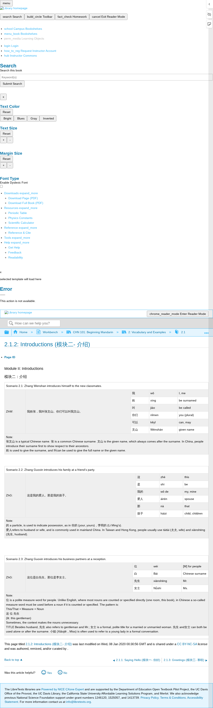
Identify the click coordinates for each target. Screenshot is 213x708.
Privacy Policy (150, 697)
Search (11, 323)
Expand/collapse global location (206, 331)
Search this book (11, 70)
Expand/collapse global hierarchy (9, 332)
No (65, 672)
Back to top (11, 659)
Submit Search (12, 83)
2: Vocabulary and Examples (147, 332)
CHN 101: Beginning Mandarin (93, 332)
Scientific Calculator (21, 222)
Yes (49, 672)
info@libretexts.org (78, 701)
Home (23, 332)
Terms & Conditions (173, 697)
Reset (6, 112)
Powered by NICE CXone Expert (63, 689)
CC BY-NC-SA (187, 644)
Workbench (50, 332)
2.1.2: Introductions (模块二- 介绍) (49, 644)
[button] (14, 252)
